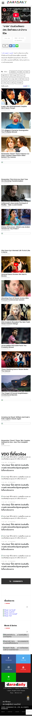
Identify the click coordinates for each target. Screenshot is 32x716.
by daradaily (11, 462)
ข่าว (8, 75)
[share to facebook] (10, 45)
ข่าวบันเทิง (4, 79)
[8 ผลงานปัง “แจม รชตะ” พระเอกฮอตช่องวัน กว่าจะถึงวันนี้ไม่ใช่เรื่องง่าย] (16, 640)
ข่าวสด (26, 79)
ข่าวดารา (22, 75)
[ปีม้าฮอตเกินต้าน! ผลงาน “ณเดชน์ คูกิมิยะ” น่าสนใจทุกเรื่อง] (16, 634)
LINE (8, 679)
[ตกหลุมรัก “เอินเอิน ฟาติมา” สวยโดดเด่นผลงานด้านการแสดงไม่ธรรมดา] (16, 647)
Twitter (23, 660)
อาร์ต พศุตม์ (19, 82)
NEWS (20, 71)
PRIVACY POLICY (26, 711)
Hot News (21, 38)
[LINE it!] (17, 45)
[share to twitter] (13, 45)
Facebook (9, 660)
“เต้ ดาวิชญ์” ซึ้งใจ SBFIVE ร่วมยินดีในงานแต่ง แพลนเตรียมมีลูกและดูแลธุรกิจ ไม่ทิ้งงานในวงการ (15, 468)
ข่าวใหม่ (4, 82)
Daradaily (13, 71)
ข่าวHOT (15, 75)
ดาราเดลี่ (11, 82)
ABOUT (3, 711)
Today (27, 71)
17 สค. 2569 (4, 462)
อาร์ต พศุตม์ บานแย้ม (7, 53)
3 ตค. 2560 (7, 38)
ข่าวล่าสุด (12, 79)
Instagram (8, 669)
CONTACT (10, 711)
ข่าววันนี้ (20, 79)
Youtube (23, 669)
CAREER (17, 711)
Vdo (3, 75)
